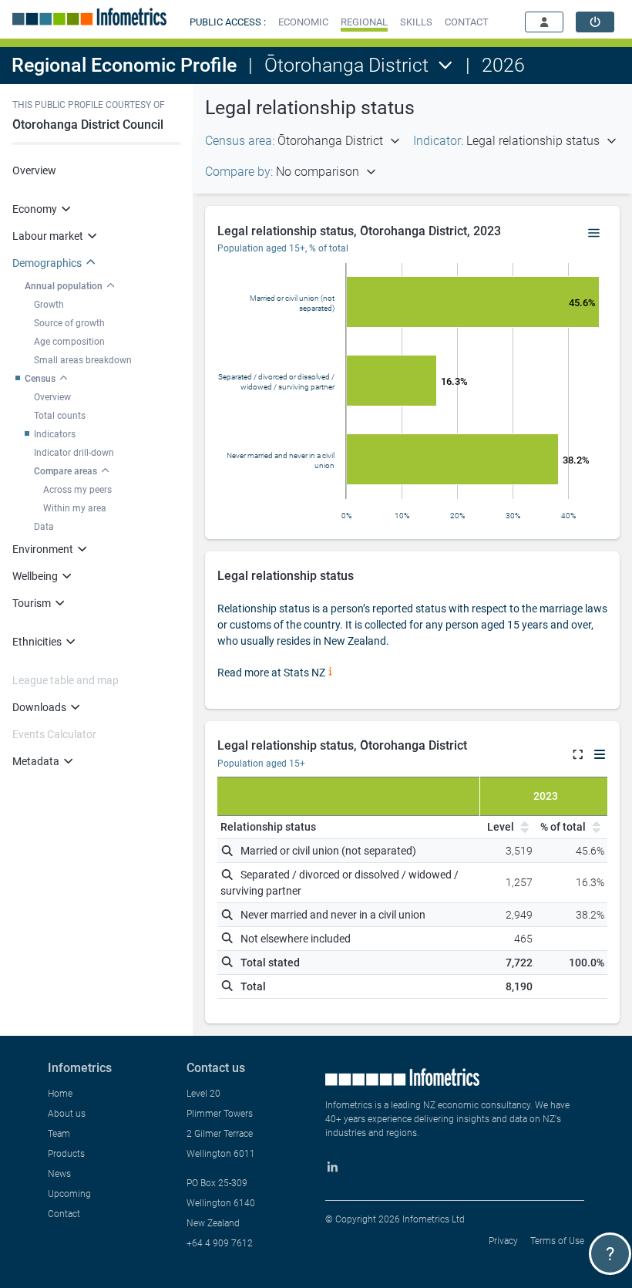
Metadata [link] (35, 761)
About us (67, 1113)
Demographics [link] (47, 263)
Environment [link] (42, 549)
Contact (64, 1214)
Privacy (503, 1241)
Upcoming (69, 1194)
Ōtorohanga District (346, 65)
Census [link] (40, 378)
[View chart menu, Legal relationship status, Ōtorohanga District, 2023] (594, 233)
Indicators (55, 434)
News (59, 1173)
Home (60, 1093)
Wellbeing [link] (35, 576)
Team (59, 1133)
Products (66, 1153)
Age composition (69, 341)
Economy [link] (34, 209)
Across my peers (77, 489)
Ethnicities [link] (37, 642)
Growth (49, 304)
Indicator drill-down (74, 452)
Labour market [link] (47, 236)
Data (44, 526)
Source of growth (69, 323)
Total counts (60, 415)
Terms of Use (557, 1241)
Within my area (74, 508)
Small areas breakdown (83, 360)
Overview (34, 170)
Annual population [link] (64, 286)
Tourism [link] (31, 603)
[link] (595, 22)
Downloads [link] (39, 707)
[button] (303, 22)
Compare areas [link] (65, 471)
